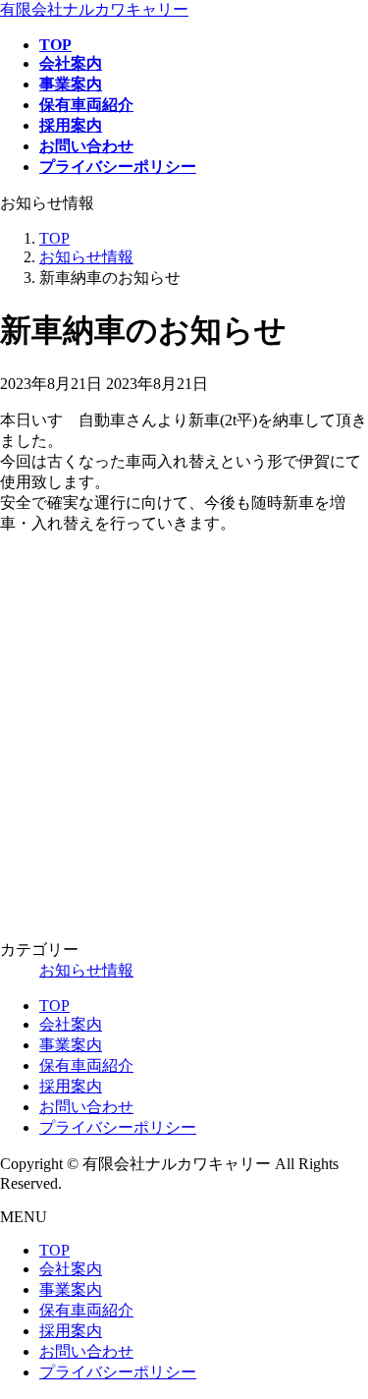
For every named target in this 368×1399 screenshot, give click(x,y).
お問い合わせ (86, 1106)
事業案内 (70, 1044)
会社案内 (70, 1024)
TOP (54, 1005)
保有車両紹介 (86, 1065)
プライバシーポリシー (117, 1127)
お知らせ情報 (86, 970)
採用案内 (70, 1086)
